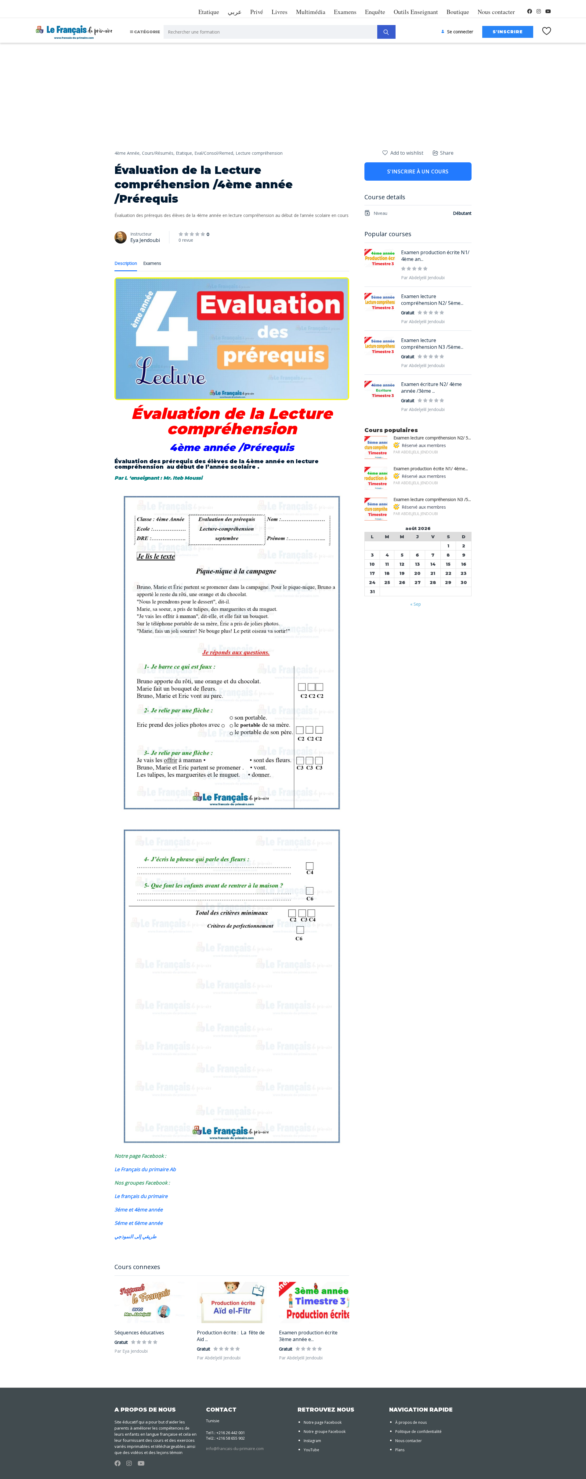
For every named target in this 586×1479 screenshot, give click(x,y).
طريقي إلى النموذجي (136, 1236)
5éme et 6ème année (139, 1223)
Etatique (208, 12)
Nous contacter (496, 12)
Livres (280, 12)
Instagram (312, 1440)
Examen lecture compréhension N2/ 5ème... (432, 299)
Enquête (375, 12)
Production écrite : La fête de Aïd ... (231, 1336)
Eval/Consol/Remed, (214, 153)
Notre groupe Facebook (324, 1431)
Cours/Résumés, (158, 153)
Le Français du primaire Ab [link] (145, 1169)
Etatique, (184, 153)
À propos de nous (411, 1422)
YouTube (311, 1449)
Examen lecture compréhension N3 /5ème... (432, 343)
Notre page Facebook (323, 1422)
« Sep (415, 604)
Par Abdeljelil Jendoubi (219, 1358)
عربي (235, 12)
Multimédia (310, 12)
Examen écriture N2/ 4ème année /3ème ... (431, 387)
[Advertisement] (293, 103)
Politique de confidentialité (418, 1431)
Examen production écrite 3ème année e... (308, 1336)
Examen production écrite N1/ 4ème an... (435, 255)
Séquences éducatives (139, 1332)
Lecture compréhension (259, 153)
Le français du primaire (141, 1196)
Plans (399, 1449)
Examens (345, 12)
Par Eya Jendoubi (131, 1351)
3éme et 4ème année (139, 1209)
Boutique (458, 12)
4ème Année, (127, 153)
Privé (256, 12)
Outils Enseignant (416, 12)
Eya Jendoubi (145, 240)
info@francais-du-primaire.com (235, 1448)
